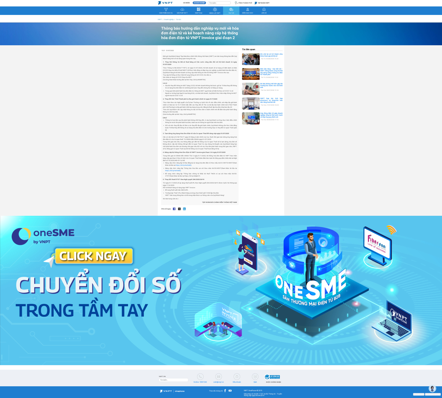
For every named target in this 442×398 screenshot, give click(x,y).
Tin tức (178, 19)
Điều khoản (237, 382)
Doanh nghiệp (169, 19)
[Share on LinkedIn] (184, 209)
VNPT (160, 19)
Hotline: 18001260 (200, 382)
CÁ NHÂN (186, 3)
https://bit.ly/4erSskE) (183, 165)
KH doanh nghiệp (433, 394)
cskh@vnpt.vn (218, 382)
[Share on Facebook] (174, 209)
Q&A (255, 382)
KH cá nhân (418, 394)
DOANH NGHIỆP (199, 3)
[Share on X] (179, 209)
